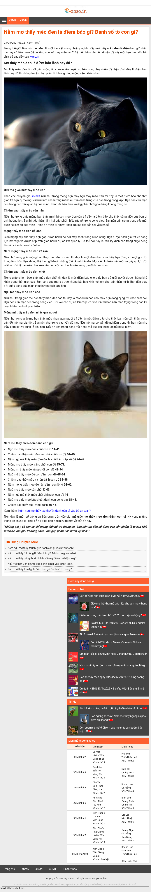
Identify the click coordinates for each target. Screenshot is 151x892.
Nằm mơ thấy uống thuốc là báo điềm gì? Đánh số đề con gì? (42, 558)
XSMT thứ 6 (128, 821)
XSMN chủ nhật (101, 859)
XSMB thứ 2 (79, 757)
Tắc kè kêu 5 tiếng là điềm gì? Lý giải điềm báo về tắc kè (111, 708)
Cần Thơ (97, 782)
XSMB (12, 20)
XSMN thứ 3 (99, 777)
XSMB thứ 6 (79, 818)
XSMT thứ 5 (128, 808)
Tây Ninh (97, 804)
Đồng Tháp (98, 758)
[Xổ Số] (75, 14)
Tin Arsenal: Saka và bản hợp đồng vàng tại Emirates (110, 634)
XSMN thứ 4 (99, 792)
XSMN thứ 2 (99, 762)
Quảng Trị (127, 804)
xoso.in (34, 56)
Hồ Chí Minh (99, 755)
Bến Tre (97, 770)
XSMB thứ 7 (79, 835)
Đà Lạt (96, 855)
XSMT (52, 869)
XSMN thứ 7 (99, 842)
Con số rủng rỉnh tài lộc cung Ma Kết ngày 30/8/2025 (110, 595)
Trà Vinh (97, 816)
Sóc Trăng (98, 786)
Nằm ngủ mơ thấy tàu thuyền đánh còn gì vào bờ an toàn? (54, 510)
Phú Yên (126, 753)
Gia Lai (125, 814)
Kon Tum (126, 850)
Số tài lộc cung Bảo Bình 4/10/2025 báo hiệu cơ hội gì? (111, 615)
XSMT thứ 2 (128, 760)
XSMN (23, 20)
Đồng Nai (97, 789)
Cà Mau (97, 751)
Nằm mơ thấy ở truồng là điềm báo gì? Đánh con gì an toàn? (42, 553)
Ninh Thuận (127, 818)
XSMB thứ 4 (79, 787)
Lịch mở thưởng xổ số (82, 740)
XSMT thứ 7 (128, 840)
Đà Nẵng (126, 787)
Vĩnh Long (98, 820)
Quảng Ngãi (128, 830)
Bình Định (126, 797)
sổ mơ (35, 196)
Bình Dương (99, 813)
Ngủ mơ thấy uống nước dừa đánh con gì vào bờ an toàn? (40, 563)
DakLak (126, 769)
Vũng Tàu (97, 774)
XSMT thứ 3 (128, 776)
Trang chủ (9, 869)
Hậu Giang (98, 831)
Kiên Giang (98, 848)
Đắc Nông (127, 837)
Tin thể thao (70, 869)
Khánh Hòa (127, 784)
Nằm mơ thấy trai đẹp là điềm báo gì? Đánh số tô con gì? (40, 569)
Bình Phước (98, 828)
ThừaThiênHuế (129, 757)
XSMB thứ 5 (79, 802)
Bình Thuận (98, 801)
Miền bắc (80, 746)
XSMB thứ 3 (79, 772)
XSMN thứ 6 (99, 823)
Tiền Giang (98, 852)
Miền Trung (127, 746)
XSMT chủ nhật (129, 861)
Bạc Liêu (97, 767)
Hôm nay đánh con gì (81, 581)
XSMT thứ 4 (128, 791)
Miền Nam (98, 746)
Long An (97, 838)
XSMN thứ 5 (99, 808)
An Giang (97, 797)
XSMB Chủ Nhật (79, 854)
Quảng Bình (128, 801)
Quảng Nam (128, 772)
